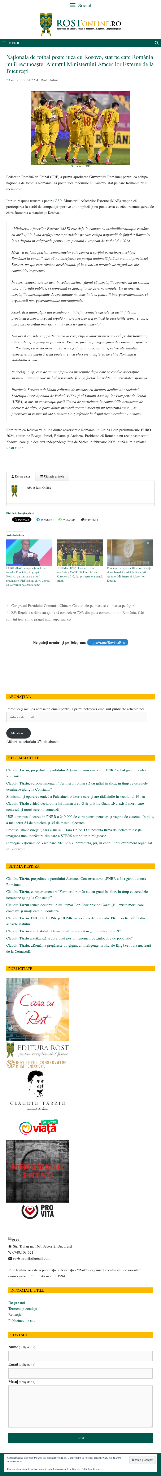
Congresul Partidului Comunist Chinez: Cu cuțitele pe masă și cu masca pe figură (73, 605)
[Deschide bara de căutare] (156, 43)
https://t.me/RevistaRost (108, 642)
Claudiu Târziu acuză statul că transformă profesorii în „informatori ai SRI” (63, 930)
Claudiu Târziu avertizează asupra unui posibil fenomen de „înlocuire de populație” (69, 938)
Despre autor (22, 476)
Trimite (80, 1438)
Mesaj (21, 1381)
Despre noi (16, 1302)
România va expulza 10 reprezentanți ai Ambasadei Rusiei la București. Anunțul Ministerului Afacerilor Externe (129, 574)
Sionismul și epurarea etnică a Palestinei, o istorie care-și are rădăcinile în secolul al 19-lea (75, 796)
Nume (21, 1347)
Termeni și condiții (22, 1308)
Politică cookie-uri (91, 1469)
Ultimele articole (53, 476)
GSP (58, 200)
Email (21, 1364)
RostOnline (14, 447)
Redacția (15, 1314)
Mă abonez (18, 733)
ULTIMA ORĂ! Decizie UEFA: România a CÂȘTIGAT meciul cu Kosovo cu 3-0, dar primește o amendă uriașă (80, 574)
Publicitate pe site (21, 1320)
